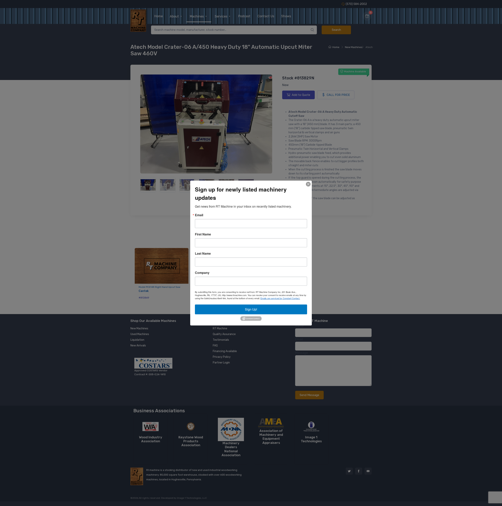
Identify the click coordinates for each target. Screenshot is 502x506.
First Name (203, 234)
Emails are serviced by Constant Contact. (280, 298)
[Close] (308, 184)
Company (202, 272)
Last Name (203, 253)
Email (199, 215)
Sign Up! (251, 309)
